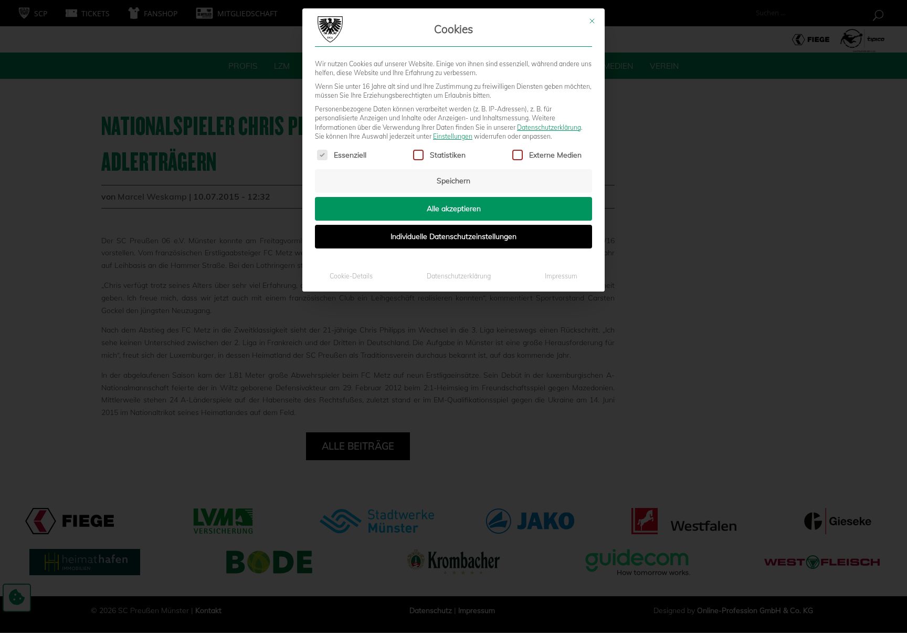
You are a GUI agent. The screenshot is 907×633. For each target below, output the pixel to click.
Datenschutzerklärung (549, 127)
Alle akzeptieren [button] (454, 208)
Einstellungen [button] (452, 136)
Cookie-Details (351, 276)
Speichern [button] (453, 180)
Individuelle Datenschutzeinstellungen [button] (453, 236)
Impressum (561, 276)
